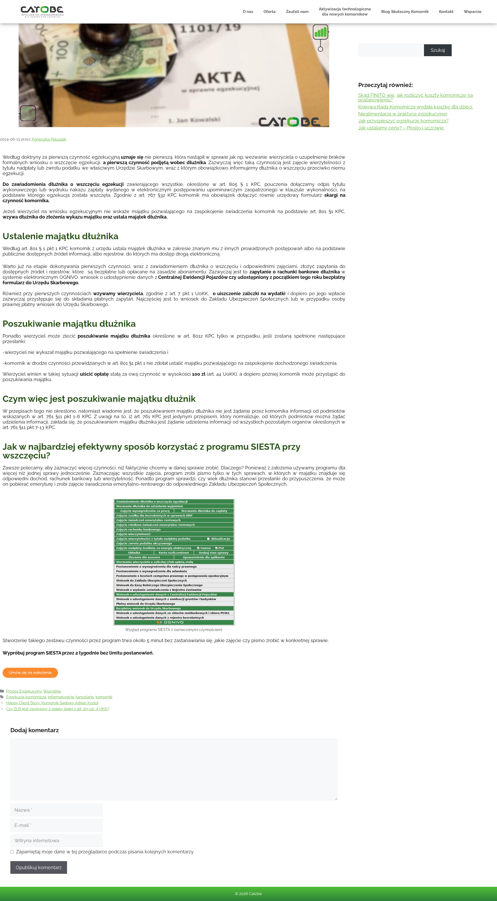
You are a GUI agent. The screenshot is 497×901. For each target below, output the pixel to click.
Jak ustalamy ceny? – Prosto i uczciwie (401, 127)
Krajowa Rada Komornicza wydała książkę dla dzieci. (415, 107)
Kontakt (446, 11)
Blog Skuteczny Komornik (405, 11)
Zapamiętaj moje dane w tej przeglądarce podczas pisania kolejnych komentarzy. (105, 851)
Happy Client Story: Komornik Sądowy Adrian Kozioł (52, 703)
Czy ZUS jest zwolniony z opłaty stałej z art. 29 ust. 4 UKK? (57, 709)
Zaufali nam (297, 11)
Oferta (270, 11)
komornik (104, 697)
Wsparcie (472, 11)
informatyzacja (61, 697)
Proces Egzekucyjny (24, 691)
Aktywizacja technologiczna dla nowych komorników (345, 12)
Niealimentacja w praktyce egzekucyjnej (402, 114)
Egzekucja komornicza (26, 697)
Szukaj (438, 50)
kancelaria (85, 697)
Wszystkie (52, 691)
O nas (248, 11)
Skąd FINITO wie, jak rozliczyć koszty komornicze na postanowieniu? (415, 97)
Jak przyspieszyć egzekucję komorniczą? (403, 120)
